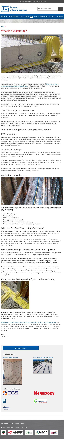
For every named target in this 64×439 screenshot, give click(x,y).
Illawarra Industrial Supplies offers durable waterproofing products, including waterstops (29, 322)
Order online (44, 16)
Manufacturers (17, 16)
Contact (17, 427)
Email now (43, 2)
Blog (31, 16)
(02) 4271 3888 (34, 2)
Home (3, 16)
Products (9, 16)
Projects (26, 16)
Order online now (20, 348)
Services (36, 16)
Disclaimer (10, 427)
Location (52, 16)
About (3, 427)
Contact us (59, 16)
